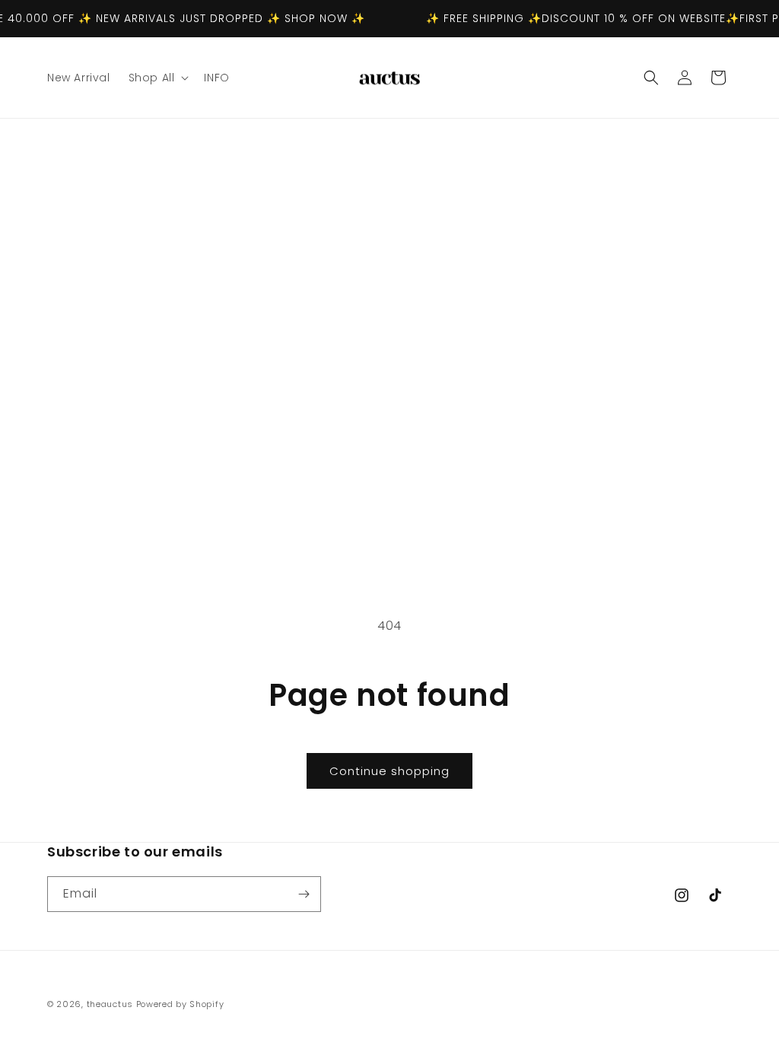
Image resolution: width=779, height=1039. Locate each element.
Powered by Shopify (180, 1004)
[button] (157, 78)
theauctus (110, 1004)
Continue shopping (389, 771)
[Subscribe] (303, 894)
